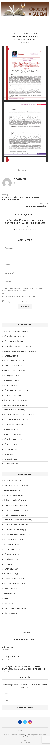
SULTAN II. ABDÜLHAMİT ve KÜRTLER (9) (17, 420)
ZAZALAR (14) (8, 598)
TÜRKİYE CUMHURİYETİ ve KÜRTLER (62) (17, 535)
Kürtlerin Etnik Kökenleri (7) (15, 336)
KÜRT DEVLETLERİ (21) (11, 356)
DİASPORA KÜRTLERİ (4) (12, 613)
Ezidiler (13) (8, 603)
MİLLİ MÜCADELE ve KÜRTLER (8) (15, 515)
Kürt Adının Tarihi (10, 647)
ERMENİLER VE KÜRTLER (20, 33)
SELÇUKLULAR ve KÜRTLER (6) (14, 361)
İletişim (29, 731)
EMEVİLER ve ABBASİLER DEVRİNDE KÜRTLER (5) (20, 351)
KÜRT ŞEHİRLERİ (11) (11, 385)
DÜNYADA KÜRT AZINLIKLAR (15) (15, 608)
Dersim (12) (8, 564)
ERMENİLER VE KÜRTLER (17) (13, 490)
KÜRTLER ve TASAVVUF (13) (13, 395)
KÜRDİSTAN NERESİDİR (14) (13, 341)
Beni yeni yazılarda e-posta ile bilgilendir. (16, 302)
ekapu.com (26, 735)
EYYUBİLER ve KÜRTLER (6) (13, 366)
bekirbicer (32, 39)
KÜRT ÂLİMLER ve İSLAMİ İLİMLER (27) (17, 390)
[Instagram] (30, 722)
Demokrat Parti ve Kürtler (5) (15, 579)
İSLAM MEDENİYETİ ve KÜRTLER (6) (16, 400)
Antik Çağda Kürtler (11, 657)
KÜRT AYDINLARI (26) (11, 429)
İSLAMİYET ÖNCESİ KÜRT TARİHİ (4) (16, 331)
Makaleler (34, 33)
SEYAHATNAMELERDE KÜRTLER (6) (15, 405)
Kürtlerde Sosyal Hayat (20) (15, 530)
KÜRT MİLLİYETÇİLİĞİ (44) (12, 434)
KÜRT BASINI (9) (9, 454)
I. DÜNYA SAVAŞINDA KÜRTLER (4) (15, 505)
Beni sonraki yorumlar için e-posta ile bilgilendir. (19, 296)
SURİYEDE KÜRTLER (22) (12, 549)
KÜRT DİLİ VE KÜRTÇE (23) (13, 439)
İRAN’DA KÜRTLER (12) (11, 544)
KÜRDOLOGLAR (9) (10, 449)
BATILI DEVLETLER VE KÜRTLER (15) (16, 486)
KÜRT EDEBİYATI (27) (11, 444)
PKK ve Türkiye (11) (11, 589)
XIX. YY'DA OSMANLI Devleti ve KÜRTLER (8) (19, 415)
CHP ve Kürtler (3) (11, 574)
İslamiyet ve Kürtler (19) (13, 481)
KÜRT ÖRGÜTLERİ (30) (11, 554)
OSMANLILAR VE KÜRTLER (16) (14, 371)
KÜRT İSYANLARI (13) (11, 559)
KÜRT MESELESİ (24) (11, 569)
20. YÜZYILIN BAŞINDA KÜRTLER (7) (15, 495)
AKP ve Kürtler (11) (11, 593)
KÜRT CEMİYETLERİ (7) (11, 459)
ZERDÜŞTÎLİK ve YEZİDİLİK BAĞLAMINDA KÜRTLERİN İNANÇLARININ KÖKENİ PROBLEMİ (23, 667)
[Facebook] (20, 722)
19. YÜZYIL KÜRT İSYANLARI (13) (14, 425)
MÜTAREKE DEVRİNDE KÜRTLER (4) (16, 510)
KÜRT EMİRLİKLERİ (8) (11, 380)
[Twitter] (25, 722)
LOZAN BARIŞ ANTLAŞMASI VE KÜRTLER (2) (18, 520)
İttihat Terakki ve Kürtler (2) (15, 500)
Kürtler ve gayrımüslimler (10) (16, 525)
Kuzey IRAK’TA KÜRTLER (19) (13, 539)
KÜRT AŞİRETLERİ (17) (11, 375)
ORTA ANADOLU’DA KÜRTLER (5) (15, 410)
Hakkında (21, 731)
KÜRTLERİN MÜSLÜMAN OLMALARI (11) (17, 346)
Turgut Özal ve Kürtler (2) (14, 584)
